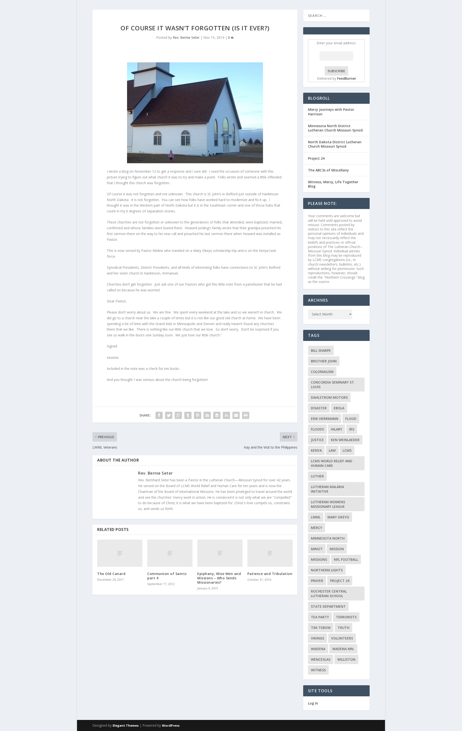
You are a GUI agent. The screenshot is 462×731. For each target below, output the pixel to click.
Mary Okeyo (338, 517)
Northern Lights (327, 570)
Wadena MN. (343, 648)
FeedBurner (346, 78)
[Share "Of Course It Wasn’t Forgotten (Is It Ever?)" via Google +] (178, 415)
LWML (316, 517)
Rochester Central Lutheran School (329, 593)
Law (332, 450)
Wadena (318, 648)
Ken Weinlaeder (345, 439)
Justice (317, 439)
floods (317, 429)
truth (343, 627)
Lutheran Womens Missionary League (328, 504)
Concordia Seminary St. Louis (333, 384)
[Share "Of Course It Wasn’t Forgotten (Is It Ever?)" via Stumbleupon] (226, 415)
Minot (317, 549)
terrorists (346, 617)
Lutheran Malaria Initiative (327, 489)
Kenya (316, 450)
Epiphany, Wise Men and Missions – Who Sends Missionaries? (219, 578)
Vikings (317, 638)
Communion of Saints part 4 (167, 575)
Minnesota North (328, 538)
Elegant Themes (126, 725)
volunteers (342, 638)
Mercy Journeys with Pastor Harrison (331, 111)
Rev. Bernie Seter (186, 37)
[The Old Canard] (119, 553)
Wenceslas (320, 659)
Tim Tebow (321, 627)
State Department (328, 606)
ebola (339, 408)
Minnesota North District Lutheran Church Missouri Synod (335, 128)
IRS (351, 429)
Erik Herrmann (324, 418)
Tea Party (320, 617)
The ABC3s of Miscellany (328, 170)
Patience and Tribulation (269, 573)
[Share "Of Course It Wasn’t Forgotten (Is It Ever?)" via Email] (236, 415)
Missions (319, 559)
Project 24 (316, 158)
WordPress (171, 725)
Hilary (336, 429)
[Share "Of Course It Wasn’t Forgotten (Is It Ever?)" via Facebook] (159, 415)
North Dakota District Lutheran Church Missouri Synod (334, 144)
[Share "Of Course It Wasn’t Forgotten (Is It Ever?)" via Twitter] (168, 415)
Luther (317, 476)
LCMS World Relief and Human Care (331, 463)
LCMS (347, 450)
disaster (319, 408)
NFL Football (346, 559)
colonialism (322, 371)
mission (337, 549)
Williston (346, 659)
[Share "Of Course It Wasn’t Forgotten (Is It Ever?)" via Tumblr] (188, 415)
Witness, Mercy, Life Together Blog (333, 184)
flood (350, 418)
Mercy (316, 527)
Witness (318, 670)
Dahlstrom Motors (329, 397)
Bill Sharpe (321, 350)
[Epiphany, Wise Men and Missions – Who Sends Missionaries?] (220, 553)
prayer (317, 580)
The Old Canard (111, 573)
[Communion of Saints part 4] (169, 553)
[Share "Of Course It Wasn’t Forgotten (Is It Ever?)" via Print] (245, 415)
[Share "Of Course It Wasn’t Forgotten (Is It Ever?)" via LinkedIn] (207, 415)
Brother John (324, 361)
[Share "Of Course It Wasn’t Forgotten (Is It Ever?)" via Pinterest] (197, 415)
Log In (313, 703)
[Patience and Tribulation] (270, 553)
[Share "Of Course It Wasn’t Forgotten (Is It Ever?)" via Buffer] (217, 415)
